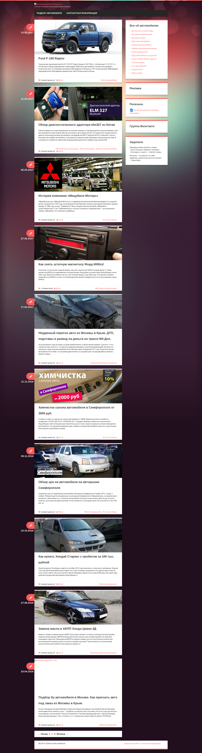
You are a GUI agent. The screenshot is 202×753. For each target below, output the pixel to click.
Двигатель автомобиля (141, 41)
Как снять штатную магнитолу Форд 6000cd (71, 264)
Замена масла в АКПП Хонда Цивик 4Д (67, 628)
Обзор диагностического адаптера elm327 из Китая (76, 124)
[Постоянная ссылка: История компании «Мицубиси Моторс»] (78, 175)
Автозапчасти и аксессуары (67, 149)
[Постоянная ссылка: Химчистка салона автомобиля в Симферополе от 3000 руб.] (78, 386)
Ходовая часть (137, 69)
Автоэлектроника (87, 149)
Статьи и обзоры (110, 220)
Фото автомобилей (109, 80)
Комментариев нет (48, 80)
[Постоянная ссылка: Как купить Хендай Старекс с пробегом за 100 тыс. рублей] (78, 535)
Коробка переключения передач (104, 653)
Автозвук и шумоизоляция (106, 288)
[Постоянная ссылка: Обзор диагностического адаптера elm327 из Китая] (78, 104)
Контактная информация (82, 13)
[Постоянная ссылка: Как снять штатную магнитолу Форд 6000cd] (78, 243)
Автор (60, 80)
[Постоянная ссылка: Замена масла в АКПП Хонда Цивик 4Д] (78, 608)
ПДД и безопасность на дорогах (104, 363)
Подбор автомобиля (49, 13)
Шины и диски (137, 73)
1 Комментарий (47, 288)
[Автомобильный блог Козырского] (48, 4)
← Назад (43, 734)
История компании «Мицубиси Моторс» (68, 195)
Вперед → (62, 734)
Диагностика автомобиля (107, 149)
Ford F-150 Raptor (51, 58)
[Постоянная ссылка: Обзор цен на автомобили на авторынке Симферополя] (78, 461)
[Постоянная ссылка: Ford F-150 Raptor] (78, 37)
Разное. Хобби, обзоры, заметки (144, 59)
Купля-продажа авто (93, 512)
